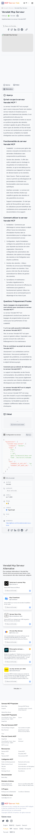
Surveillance (21, 771)
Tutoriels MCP (5, 756)
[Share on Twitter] (12, 29)
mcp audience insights (24, 727)
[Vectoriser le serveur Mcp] (6, 583)
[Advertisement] (17, 68)
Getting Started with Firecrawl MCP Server (6, 784)
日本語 (21, 829)
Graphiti (3, 708)
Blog (2, 753)
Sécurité (3, 766)
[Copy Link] (26, 29)
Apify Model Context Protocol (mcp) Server (24, 730)
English (5, 825)
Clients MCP (21, 751)
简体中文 (11, 825)
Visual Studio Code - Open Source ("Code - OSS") (8, 718)
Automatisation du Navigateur (26, 766)
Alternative (23, 7)
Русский (5, 832)
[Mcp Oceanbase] (6, 598)
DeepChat (4, 721)
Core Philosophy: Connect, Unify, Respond (25, 709)
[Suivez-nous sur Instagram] (11, 821)
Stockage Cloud (5, 771)
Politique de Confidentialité (8, 791)
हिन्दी (11, 829)
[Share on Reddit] (22, 29)
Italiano (16, 829)
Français (5, 829)
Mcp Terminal (4, 730)
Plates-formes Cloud (7, 764)
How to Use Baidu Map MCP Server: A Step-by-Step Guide (25, 784)
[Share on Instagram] (18, 29)
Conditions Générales (24, 791)
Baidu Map (4, 706)
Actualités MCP (22, 753)
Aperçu (10, 7)
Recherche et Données (24, 762)
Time (2, 733)
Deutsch (24, 825)
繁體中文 (12, 832)
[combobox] (26, 3)
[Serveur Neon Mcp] (6, 615)
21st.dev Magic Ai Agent (7, 727)
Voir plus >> (17, 688)
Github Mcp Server (6, 712)
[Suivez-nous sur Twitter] (3, 821)
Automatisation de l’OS (24, 768)
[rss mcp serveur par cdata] (6, 669)
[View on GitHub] (17, 16)
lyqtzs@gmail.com (6, 797)
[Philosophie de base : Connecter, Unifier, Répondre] (6, 650)
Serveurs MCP (4, 751)
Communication (22, 764)
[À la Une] (30, 649)
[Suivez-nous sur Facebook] (7, 821)
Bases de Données (12, 590)
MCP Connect (4, 745)
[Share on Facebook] (8, 29)
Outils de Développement (8, 762)
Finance (3, 768)
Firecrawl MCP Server (23, 706)
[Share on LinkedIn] (15, 29)
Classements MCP (23, 756)
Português (28, 829)
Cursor (20, 717)
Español (18, 825)
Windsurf (20, 741)
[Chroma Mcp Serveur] (6, 632)
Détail (16, 7)
